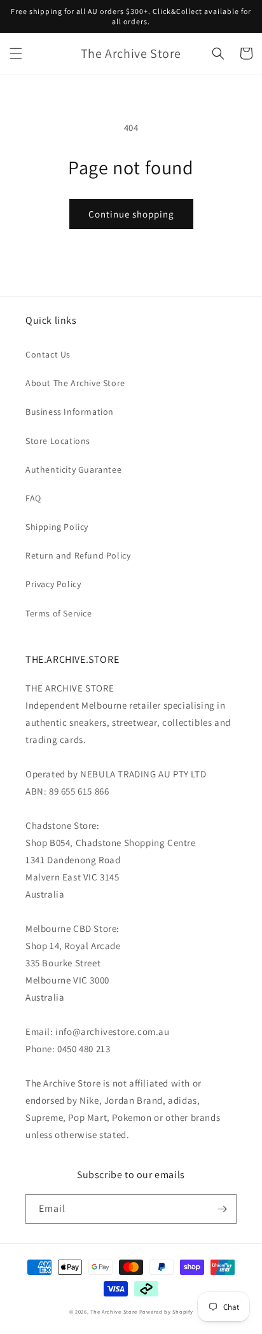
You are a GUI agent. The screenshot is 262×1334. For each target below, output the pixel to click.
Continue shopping (131, 214)
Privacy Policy (53, 584)
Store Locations (57, 441)
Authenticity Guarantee (73, 469)
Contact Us (48, 354)
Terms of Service (58, 613)
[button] (16, 53)
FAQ (33, 498)
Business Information (69, 411)
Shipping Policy (56, 526)
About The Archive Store (75, 383)
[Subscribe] (222, 1209)
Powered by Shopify (166, 1311)
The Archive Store (113, 1311)
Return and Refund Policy (77, 555)
